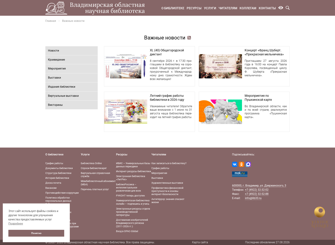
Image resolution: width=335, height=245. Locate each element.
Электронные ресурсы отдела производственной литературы (133, 211)
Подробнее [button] (15, 223)
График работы (54, 163)
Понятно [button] (36, 233)
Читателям (228, 8)
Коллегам (248, 8)
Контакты (267, 8)
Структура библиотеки (58, 173)
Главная (50, 21)
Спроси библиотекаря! (94, 168)
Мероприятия (57, 68)
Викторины (55, 105)
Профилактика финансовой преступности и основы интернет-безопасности (167, 191)
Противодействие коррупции (62, 192)
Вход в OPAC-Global (127, 231)
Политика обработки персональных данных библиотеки (58, 200)
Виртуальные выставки (63, 95)
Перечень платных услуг (95, 189)
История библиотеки (57, 178)
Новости (53, 50)
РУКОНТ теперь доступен (130, 195)
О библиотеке (172, 8)
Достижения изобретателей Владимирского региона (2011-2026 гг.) (132, 223)
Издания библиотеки (61, 86)
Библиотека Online (91, 163)
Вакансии (51, 188)
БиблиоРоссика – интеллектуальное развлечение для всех (128, 187)
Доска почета (53, 182)
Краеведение (56, 59)
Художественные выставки (167, 182)
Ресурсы (194, 8)
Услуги (210, 8)
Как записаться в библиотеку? (169, 163)
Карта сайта (200, 242)
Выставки (54, 77)
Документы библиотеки (59, 168)
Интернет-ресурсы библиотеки (133, 171)
